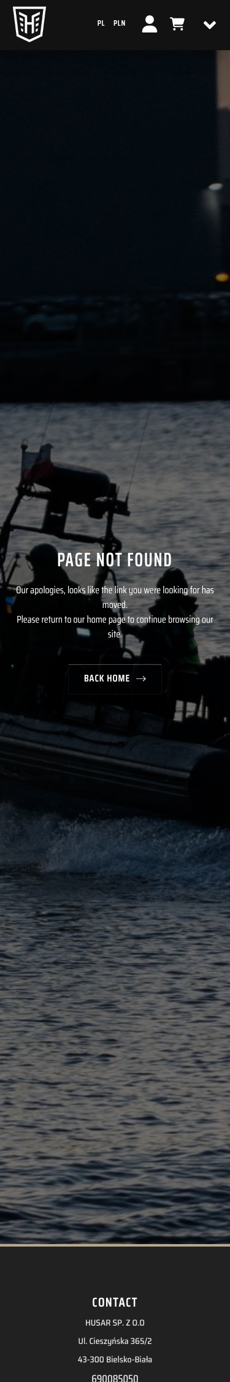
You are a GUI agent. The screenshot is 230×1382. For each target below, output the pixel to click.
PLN (119, 23)
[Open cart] (177, 24)
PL (101, 23)
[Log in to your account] (149, 24)
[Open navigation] (210, 25)
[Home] (29, 24)
